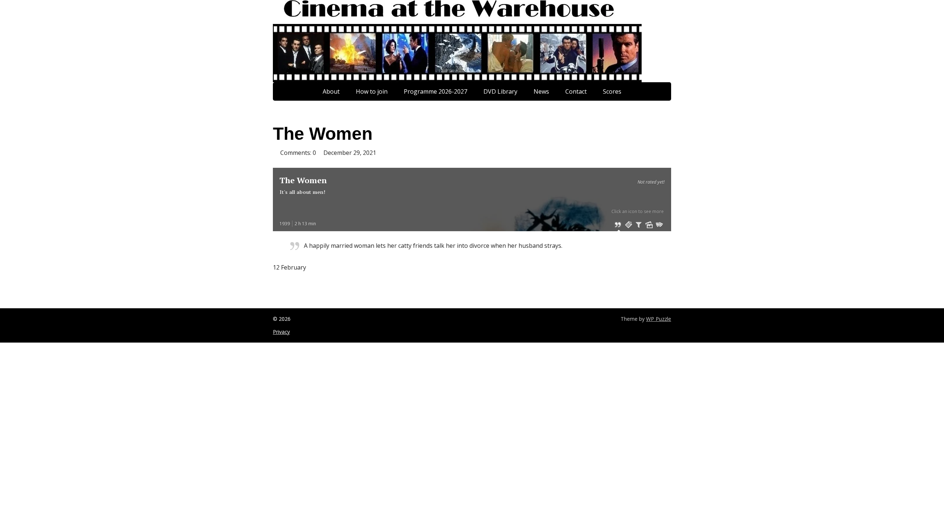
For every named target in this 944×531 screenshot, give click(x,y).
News (541, 91)
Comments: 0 (298, 153)
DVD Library (500, 91)
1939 (285, 224)
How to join (372, 91)
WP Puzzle (658, 318)
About (331, 91)
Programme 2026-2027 (435, 91)
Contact (576, 91)
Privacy (281, 331)
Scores (612, 91)
